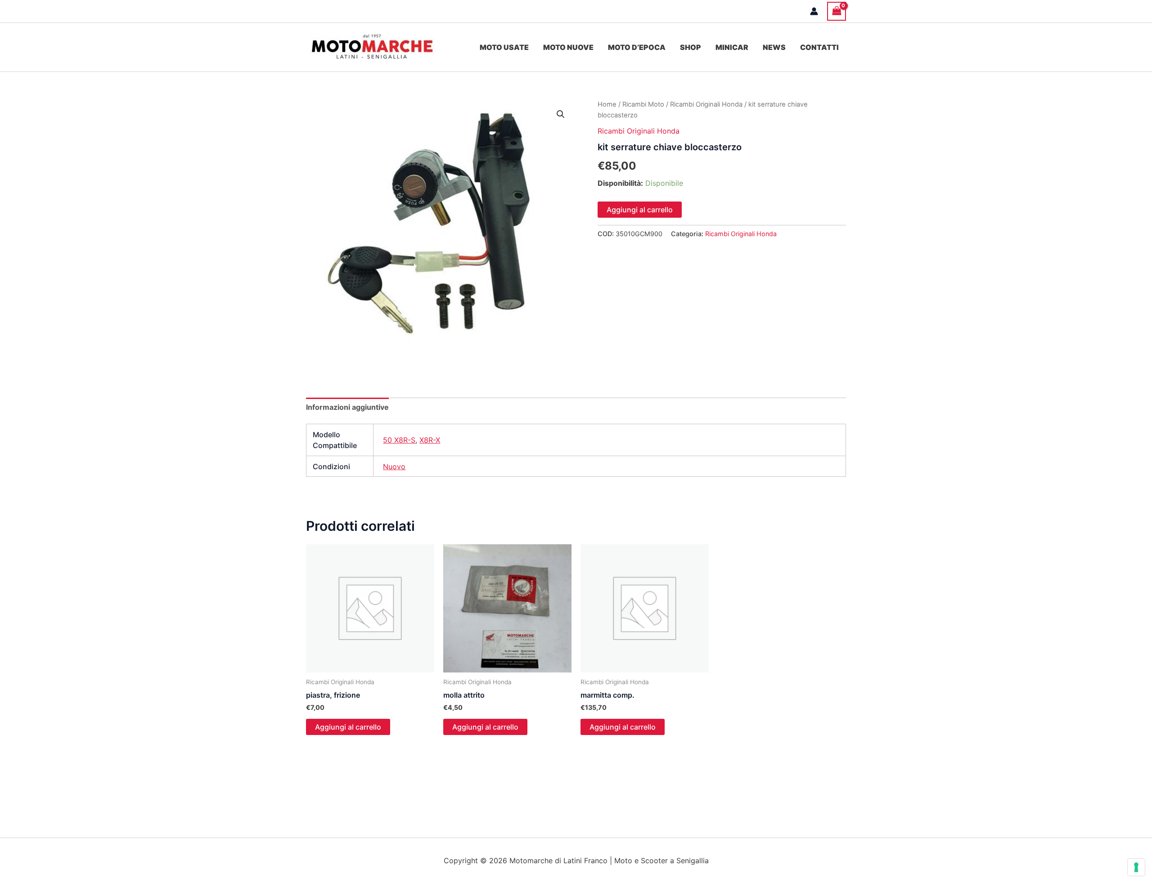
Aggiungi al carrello (640, 209)
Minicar (732, 47)
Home (607, 104)
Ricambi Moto (643, 104)
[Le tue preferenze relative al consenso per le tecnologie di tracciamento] (1136, 867)
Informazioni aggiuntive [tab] (347, 407)
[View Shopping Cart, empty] (836, 11)
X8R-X (429, 439)
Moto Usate (504, 47)
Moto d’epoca (637, 47)
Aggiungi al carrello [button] (348, 726)
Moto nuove (568, 47)
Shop (690, 47)
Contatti (819, 47)
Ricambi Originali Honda (706, 104)
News (774, 47)
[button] (561, 114)
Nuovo (394, 466)
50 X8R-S (399, 439)
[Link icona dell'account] (814, 11)
